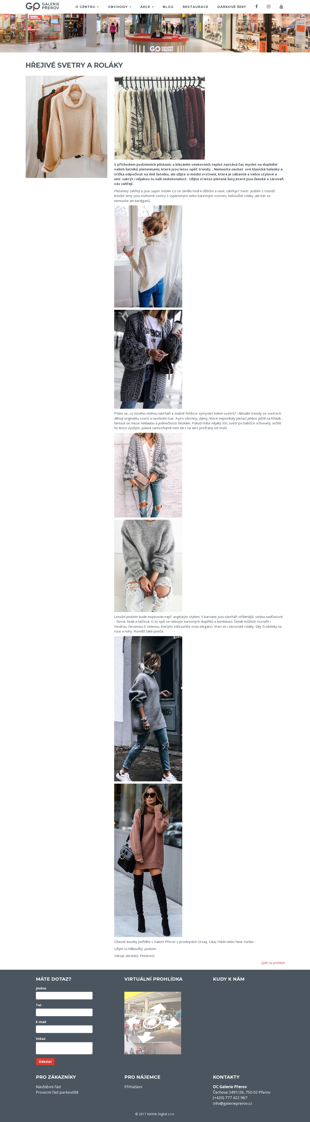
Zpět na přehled (272, 963)
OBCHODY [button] (118, 7)
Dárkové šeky (231, 7)
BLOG (168, 7)
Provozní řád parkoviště (57, 1092)
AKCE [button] (145, 7)
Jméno (41, 988)
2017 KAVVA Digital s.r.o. (157, 1114)
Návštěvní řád (48, 1086)
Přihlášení (133, 1086)
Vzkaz (41, 1038)
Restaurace (195, 7)
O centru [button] (85, 7)
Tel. (39, 1005)
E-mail (41, 1022)
